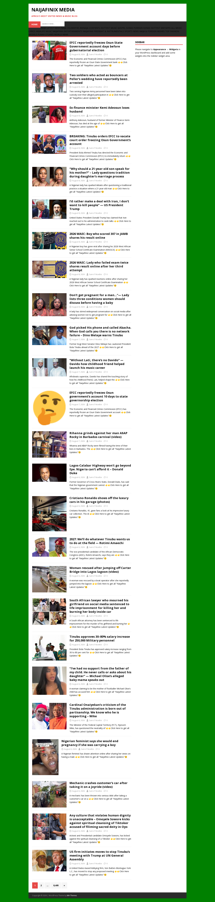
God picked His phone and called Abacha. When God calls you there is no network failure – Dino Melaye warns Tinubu (100, 331)
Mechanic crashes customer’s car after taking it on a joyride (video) (98, 785)
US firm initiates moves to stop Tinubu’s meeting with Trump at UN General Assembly (99, 855)
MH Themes (72, 895)
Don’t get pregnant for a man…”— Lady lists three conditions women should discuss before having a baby (99, 299)
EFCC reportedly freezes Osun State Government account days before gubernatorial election (96, 46)
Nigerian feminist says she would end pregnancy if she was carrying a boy (89, 743)
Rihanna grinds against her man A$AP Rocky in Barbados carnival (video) (98, 435)
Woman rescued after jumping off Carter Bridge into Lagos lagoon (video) (100, 570)
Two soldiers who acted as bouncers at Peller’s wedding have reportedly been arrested (98, 79)
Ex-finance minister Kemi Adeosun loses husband (99, 109)
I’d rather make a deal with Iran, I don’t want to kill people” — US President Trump (99, 205)
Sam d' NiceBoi (95, 54)
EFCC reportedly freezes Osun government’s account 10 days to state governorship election (98, 396)
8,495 (56, 885)
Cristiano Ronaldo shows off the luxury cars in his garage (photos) (98, 500)
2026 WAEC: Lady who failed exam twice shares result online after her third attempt (98, 266)
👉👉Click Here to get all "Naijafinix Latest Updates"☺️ (101, 756)
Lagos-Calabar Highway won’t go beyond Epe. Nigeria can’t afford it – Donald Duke (100, 469)
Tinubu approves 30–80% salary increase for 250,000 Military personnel (99, 638)
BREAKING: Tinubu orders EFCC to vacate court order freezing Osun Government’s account (100, 140)
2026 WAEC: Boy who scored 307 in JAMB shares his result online (98, 236)
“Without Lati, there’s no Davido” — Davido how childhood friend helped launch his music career (96, 364)
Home (34, 24)
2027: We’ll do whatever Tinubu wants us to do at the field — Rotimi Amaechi (99, 541)
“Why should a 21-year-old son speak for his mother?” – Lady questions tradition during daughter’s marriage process (99, 172)
